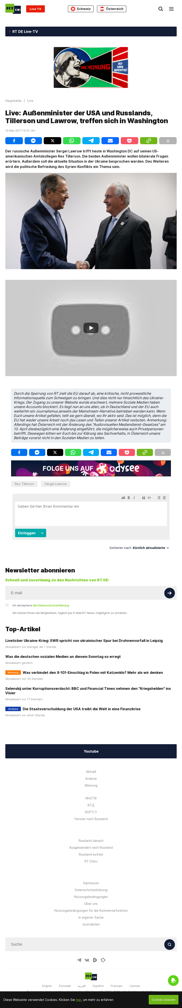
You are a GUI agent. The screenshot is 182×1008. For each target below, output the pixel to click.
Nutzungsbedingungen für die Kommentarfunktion (91, 910)
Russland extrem (91, 854)
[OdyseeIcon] (103, 960)
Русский (65, 986)
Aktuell (91, 771)
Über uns (91, 903)
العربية (82, 986)
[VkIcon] (87, 960)
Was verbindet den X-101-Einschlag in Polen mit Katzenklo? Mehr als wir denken (93, 672)
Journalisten (91, 924)
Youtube (91, 751)
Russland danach (91, 840)
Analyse (91, 778)
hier (78, 1000)
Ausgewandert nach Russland (91, 847)
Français (117, 986)
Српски (135, 986)
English (47, 986)
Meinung (91, 785)
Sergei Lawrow (56, 484)
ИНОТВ (91, 798)
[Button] (169, 593)
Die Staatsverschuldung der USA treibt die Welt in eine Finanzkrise (81, 709)
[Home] (13, 9)
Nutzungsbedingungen (91, 897)
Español (98, 986)
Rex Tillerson (24, 484)
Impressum (91, 883)
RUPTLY (91, 812)
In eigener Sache (91, 917)
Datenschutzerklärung (91, 890)
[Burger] (171, 9)
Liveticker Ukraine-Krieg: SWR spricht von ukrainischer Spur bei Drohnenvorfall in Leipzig (84, 640)
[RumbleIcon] (95, 960)
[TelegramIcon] (79, 960)
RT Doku (91, 861)
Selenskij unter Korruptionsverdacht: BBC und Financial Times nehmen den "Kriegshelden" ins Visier (88, 690)
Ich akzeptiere (40, 605)
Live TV (35, 9)
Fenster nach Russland (91, 819)
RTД (91, 805)
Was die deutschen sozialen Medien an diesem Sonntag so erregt (63, 656)
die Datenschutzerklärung (51, 605)
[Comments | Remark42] (91, 523)
